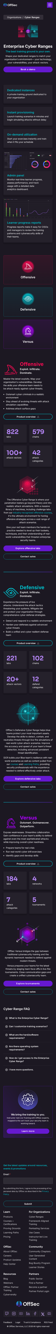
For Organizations (39, 1211)
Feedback (7, 1322)
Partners (34, 1273)
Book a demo (28, 69)
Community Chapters (39, 1251)
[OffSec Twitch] (6, 1313)
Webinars (8, 1282)
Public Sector (35, 1278)
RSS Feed (48, 1322)
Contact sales (28, 556)
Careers (7, 1255)
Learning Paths (31, 764)
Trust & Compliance (32, 1322)
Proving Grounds (11, 1228)
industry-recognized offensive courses (32, 512)
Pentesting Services (39, 1228)
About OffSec (10, 1251)
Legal (17, 1322)
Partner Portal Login (39, 1291)
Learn (6, 1211)
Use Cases (34, 1232)
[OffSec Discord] (49, 1313)
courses (14, 764)
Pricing (6, 1236)
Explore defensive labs (28, 778)
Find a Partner (36, 1282)
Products (8, 1216)
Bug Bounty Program (39, 1263)
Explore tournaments (28, 983)
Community (36, 1246)
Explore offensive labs (28, 548)
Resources (9, 1273)
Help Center (9, 1264)
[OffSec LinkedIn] (28, 1313)
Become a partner (38, 1287)
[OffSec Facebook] (35, 1313)
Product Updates (12, 1259)
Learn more (28, 1131)
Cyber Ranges (36, 1216)
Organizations (14, 17)
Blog (5, 1278)
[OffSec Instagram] (13, 1313)
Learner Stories (36, 1267)
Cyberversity (9, 1294)
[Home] (28, 1304)
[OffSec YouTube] (21, 1313)
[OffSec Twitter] (42, 1313)
